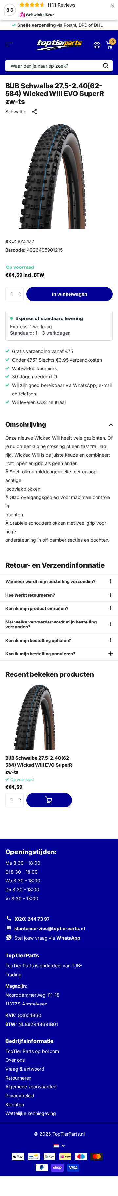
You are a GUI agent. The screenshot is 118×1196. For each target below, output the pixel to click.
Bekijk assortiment (9, 45)
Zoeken (105, 65)
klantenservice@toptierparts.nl (49, 928)
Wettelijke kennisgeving (30, 1113)
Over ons (15, 1060)
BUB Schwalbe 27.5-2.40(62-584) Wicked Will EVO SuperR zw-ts (38, 765)
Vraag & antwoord (24, 1069)
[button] (21, 289)
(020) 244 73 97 (31, 919)
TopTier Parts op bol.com (32, 1051)
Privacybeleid (19, 1095)
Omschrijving (25, 424)
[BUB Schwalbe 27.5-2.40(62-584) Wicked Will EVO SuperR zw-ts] (38, 716)
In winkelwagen (69, 294)
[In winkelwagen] (49, 800)
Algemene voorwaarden (30, 1086)
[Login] (96, 45)
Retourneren (18, 1078)
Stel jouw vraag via (47, 938)
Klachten (14, 1104)
